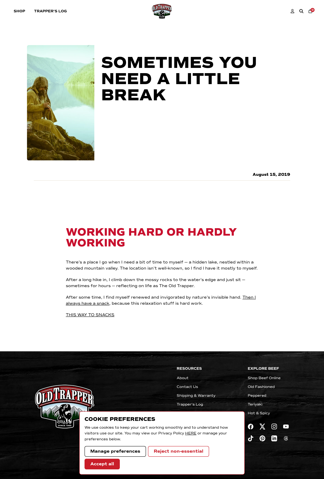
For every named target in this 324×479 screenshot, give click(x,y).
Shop (19, 11)
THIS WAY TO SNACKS (90, 314)
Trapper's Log (50, 11)
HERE (190, 433)
